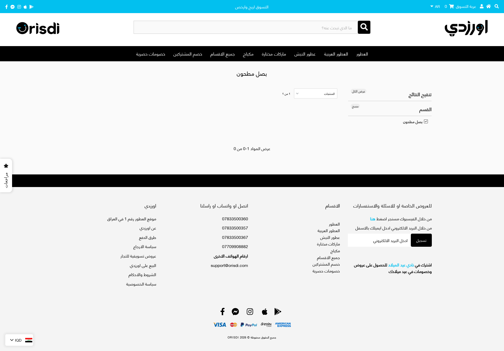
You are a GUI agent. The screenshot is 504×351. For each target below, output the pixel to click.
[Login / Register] (482, 6)
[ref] (12, 6)
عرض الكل (358, 91)
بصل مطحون (412, 121)
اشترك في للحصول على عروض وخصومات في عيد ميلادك (393, 268)
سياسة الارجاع (144, 246)
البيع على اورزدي (143, 265)
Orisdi (233, 337)
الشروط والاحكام (142, 274)
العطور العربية (336, 53)
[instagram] (19, 6)
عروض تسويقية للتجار (138, 255)
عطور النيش (305, 53)
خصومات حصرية (150, 53)
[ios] (25, 6)
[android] (31, 6)
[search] (497, 6)
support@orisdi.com (229, 265)
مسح (355, 106)
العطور (362, 53)
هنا (372, 218)
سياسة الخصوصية (141, 283)
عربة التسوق (460, 6)
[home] (488, 6)
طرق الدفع (147, 237)
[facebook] (6, 6)
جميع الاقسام (223, 53)
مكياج (248, 53)
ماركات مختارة (274, 53)
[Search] (364, 27)
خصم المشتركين (188, 53)
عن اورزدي (148, 227)
